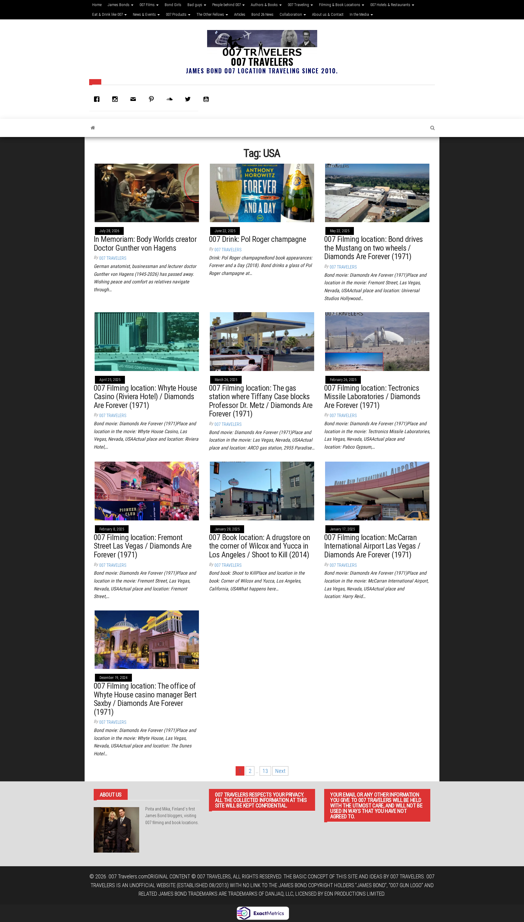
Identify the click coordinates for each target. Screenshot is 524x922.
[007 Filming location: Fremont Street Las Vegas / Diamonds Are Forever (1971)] (147, 490)
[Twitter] (189, 99)
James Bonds (119, 4)
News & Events (145, 14)
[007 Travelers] (93, 128)
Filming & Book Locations (340, 4)
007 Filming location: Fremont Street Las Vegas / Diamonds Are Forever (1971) (143, 546)
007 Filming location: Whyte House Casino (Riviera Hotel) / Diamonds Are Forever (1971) (145, 396)
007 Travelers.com (128, 876)
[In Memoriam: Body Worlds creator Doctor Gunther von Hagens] (147, 192)
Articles (239, 14)
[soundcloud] (171, 99)
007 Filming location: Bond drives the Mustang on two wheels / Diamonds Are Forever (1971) (373, 248)
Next (280, 771)
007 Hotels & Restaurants (390, 4)
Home (97, 4)
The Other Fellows (210, 14)
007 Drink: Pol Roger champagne (257, 239)
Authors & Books (265, 4)
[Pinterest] (153, 99)
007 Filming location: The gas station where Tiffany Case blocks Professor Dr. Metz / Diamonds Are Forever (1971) (261, 401)
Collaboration (291, 14)
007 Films (147, 4)
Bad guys (195, 4)
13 (265, 771)
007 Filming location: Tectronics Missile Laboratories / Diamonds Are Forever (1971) (372, 396)
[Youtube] (207, 99)
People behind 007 (227, 4)
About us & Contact (328, 14)
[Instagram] (116, 99)
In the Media (360, 14)
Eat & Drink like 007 (108, 14)
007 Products (176, 14)
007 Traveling (299, 4)
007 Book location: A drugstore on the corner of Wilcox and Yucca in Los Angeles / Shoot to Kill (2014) (259, 546)
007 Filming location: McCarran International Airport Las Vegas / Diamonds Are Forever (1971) (372, 546)
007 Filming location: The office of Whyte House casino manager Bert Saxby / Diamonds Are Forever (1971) (145, 699)
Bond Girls (173, 4)
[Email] (135, 99)
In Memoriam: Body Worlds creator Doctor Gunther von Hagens (145, 243)
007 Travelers (262, 61)
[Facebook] (98, 99)
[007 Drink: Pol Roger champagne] (262, 192)
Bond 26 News (262, 14)
